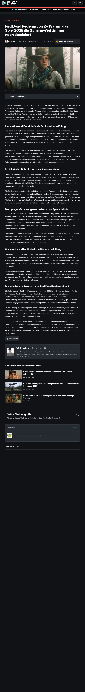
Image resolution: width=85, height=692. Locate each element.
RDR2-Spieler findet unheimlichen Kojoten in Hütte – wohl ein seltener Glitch (48, 373)
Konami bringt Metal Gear (28, 9)
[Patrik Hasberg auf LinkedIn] (41, 348)
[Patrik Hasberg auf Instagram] (36, 348)
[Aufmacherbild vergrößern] (42, 68)
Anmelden (74, 427)
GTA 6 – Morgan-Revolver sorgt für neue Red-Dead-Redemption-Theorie (50, 397)
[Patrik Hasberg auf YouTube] (45, 348)
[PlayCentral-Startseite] (9, 3)
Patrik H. (12, 41)
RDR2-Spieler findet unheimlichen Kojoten (58, 9)
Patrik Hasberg (22, 348)
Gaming (16, 20)
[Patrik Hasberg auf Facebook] (32, 348)
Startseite (8, 20)
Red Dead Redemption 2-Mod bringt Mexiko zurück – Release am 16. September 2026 (51, 385)
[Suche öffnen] (74, 3)
